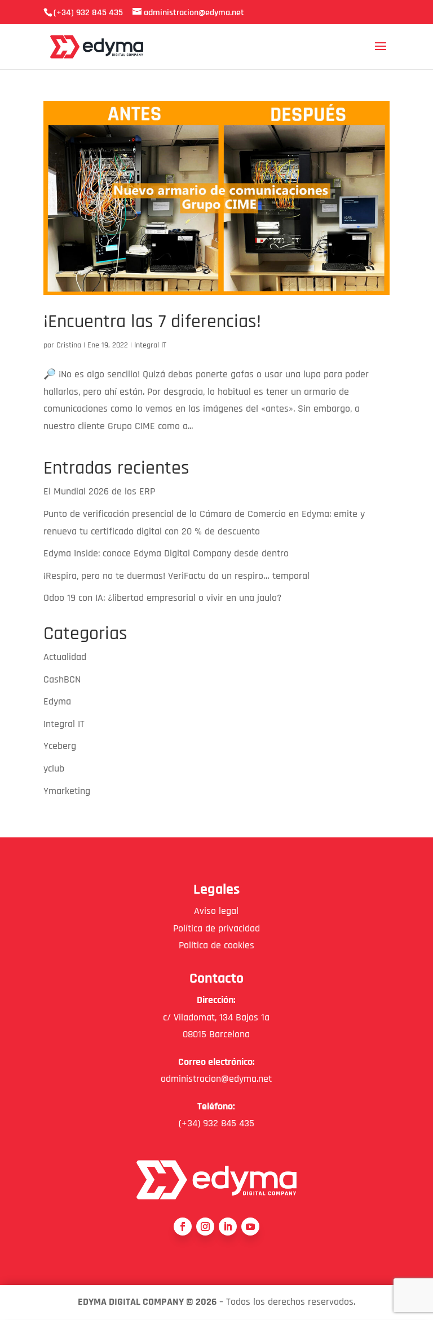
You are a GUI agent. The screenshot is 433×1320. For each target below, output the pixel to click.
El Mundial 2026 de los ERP (99, 491)
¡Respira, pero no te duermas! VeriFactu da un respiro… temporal (176, 575)
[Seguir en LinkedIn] (228, 1227)
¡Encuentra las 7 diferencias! (152, 321)
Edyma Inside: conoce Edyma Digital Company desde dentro (166, 553)
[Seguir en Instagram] (205, 1227)
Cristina (68, 345)
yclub (53, 768)
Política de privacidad (216, 928)
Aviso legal (216, 910)
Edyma (57, 701)
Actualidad (64, 656)
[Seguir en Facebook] (183, 1227)
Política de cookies (216, 945)
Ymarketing (66, 790)
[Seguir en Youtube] (250, 1227)
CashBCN (62, 679)
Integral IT (150, 345)
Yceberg (59, 745)
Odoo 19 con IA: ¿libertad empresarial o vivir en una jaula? (162, 597)
